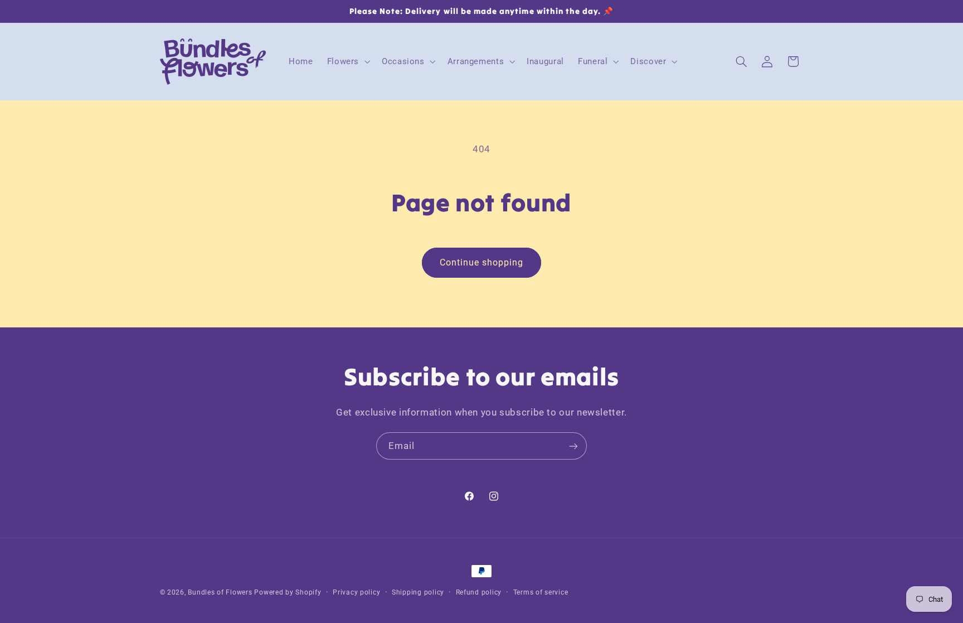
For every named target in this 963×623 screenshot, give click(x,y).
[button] (347, 61)
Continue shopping (482, 262)
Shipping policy (418, 592)
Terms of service (540, 592)
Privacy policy (356, 592)
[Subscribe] (573, 446)
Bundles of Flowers (220, 592)
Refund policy (479, 592)
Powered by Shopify (287, 592)
